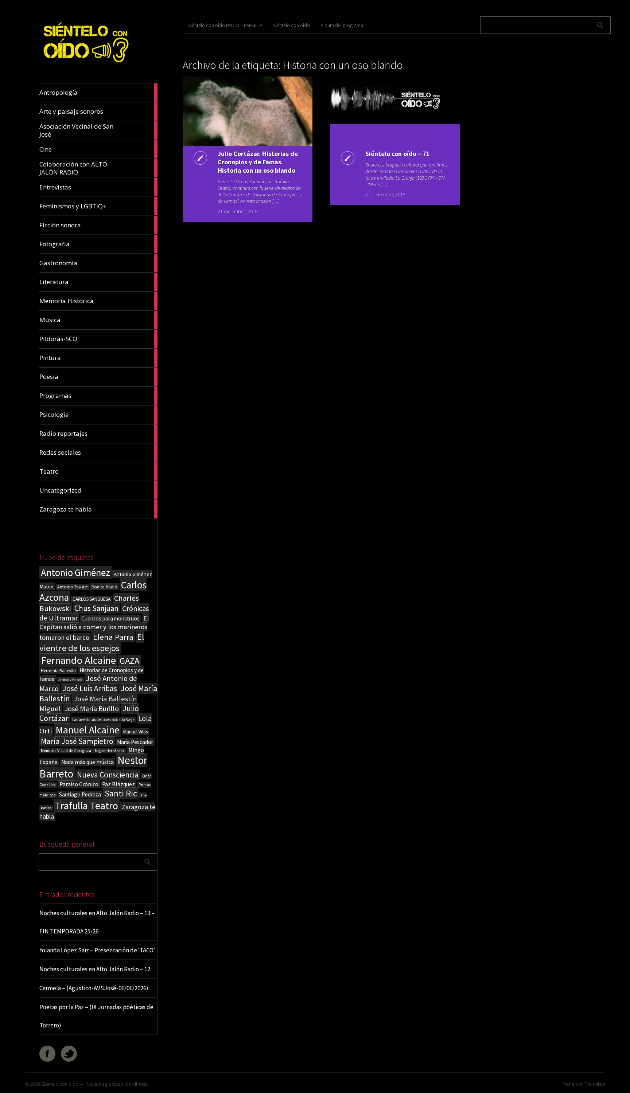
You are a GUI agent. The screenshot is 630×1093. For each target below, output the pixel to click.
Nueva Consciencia (108, 775)
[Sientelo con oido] (85, 65)
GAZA (129, 660)
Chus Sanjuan (96, 608)
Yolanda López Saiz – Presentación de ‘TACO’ (97, 950)
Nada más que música (87, 762)
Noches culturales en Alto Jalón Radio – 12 (94, 969)
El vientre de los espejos (91, 642)
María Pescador (135, 742)
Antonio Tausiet (72, 586)
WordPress (136, 1084)
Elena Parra (113, 637)
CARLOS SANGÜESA (91, 599)
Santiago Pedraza (80, 794)
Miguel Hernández (110, 750)
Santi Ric (121, 793)
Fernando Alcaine (78, 660)
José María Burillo (92, 708)
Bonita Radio (104, 586)
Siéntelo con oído (291, 25)
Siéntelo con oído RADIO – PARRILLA (225, 25)
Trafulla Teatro (86, 805)
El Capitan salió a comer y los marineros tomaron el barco (94, 628)
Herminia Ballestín (58, 670)
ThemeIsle (594, 1084)
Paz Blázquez (118, 784)
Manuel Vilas (135, 732)
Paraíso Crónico (78, 784)
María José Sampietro (77, 741)
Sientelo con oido (60, 1084)
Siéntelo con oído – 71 (397, 153)
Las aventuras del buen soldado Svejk (103, 719)
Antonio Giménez (75, 573)
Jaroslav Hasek (70, 679)
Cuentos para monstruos (110, 618)
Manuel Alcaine (87, 729)
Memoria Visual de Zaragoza (66, 750)
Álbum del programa (342, 25)
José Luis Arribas (89, 688)
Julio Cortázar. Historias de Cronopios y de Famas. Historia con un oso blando (258, 162)
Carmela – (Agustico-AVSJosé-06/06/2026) (93, 988)
